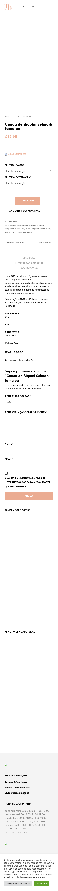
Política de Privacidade (17, 787)
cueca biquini (32, 229)
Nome (9, 444)
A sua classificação (18, 396)
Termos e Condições (16, 782)
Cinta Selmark (12, 728)
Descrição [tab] (29, 258)
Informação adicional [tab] (29, 263)
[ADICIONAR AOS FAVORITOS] (25, 548)
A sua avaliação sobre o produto (26, 412)
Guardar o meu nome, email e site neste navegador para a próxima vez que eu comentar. (28, 482)
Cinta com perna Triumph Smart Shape (38, 673)
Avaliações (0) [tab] (29, 268)
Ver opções (12, 559)
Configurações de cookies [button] (18, 883)
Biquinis (27, 116)
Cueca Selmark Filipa (12, 671)
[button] (21, 6)
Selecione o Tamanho (18, 177)
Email (9, 459)
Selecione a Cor (14, 165)
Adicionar (28, 201)
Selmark (22, 232)
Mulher (17, 116)
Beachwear (22, 225)
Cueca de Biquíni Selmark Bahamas (13, 604)
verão (30, 232)
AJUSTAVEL (19, 229)
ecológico (45, 229)
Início (7, 116)
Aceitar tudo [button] (41, 883)
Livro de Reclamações (17, 792)
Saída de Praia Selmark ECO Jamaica (37, 606)
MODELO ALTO (11, 232)
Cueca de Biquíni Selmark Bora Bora (39, 549)
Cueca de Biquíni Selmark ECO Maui (13, 549)
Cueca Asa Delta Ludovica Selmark (38, 729)
